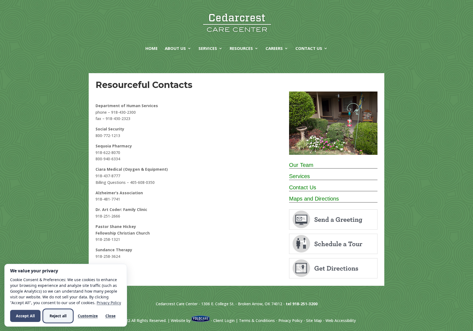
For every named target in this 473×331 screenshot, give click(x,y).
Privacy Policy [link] (290, 320)
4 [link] (340, 144)
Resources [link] (241, 48)
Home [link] (151, 48)
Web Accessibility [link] (340, 320)
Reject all (58, 315)
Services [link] (207, 48)
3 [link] (336, 144)
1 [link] (326, 144)
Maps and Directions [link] (314, 199)
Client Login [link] (224, 320)
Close (110, 315)
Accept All (25, 315)
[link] (237, 22)
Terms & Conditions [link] (257, 320)
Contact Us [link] (308, 48)
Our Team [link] (301, 165)
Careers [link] (274, 48)
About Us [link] (175, 48)
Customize (88, 315)
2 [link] (331, 144)
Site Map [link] (314, 320)
